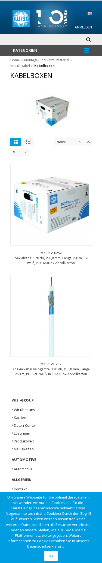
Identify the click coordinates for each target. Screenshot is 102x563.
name (61, 141)
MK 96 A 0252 (51, 252)
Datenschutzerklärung (45, 546)
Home (15, 60)
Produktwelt (23, 440)
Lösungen (21, 432)
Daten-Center (24, 424)
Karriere (19, 416)
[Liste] (28, 142)
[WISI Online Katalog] (51, 18)
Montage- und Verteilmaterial (46, 60)
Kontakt (19, 488)
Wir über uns (23, 409)
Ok (51, 556)
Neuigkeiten (23, 448)
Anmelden (83, 27)
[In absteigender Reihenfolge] (88, 141)
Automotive (22, 468)
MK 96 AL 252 (51, 363)
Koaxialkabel (20, 65)
